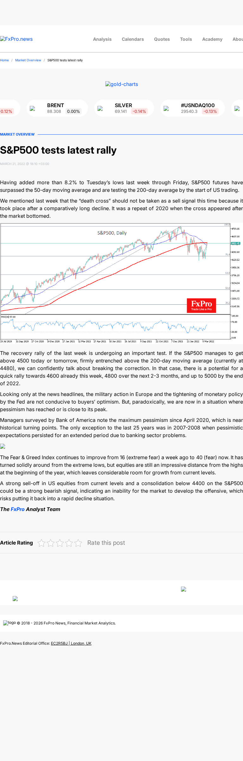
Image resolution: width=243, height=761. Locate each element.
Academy (212, 39)
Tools (186, 39)
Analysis (102, 39)
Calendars (133, 39)
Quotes (162, 39)
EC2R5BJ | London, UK (71, 643)
